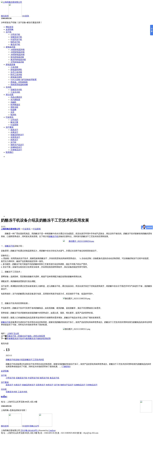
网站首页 (9, 27)
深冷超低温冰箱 (17, 57)
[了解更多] (66, 367)
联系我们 (9, 152)
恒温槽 (13, 110)
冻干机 (8, 32)
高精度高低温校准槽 (19, 85)
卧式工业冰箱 (16, 75)
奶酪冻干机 (53, 236)
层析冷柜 (14, 107)
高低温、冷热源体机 (19, 82)
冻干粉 (13, 142)
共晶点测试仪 (16, 97)
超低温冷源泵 (16, 77)
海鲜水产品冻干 (17, 145)
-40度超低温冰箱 (18, 49)
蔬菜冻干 (14, 130)
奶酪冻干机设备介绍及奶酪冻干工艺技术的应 (25, 360)
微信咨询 (5, 16)
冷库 (12, 112)
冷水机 (8, 87)
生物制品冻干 (16, 147)
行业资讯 (9, 117)
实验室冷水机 (16, 90)
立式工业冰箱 (16, 72)
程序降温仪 (15, 105)
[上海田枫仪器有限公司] (11, 2)
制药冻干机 (15, 42)
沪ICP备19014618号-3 (30, 430)
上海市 (10, 333)
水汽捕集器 (15, 100)
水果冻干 (14, 132)
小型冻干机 (15, 34)
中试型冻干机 (16, 39)
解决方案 (14, 122)
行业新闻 (14, 125)
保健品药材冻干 (17, 135)
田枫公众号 (34, 426)
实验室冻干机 (16, 37)
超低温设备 (10, 65)
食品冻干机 (15, 44)
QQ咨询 (25, 16)
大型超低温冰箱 (17, 62)
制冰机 (13, 115)
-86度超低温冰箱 (18, 54)
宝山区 (16, 333)
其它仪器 (9, 95)
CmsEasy (52, 430)
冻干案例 (9, 127)
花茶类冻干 (15, 137)
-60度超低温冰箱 (18, 52)
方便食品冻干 (16, 150)
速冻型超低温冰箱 (18, 59)
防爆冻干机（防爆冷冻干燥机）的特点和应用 (26, 336)
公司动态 (14, 120)
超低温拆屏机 (16, 70)
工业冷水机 (15, 92)
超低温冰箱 (10, 47)
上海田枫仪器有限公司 (10, 229)
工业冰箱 (14, 67)
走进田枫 (9, 29)
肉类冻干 (14, 140)
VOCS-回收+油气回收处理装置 (24, 80)
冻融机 (13, 102)
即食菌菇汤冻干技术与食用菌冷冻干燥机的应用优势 (29, 338)
